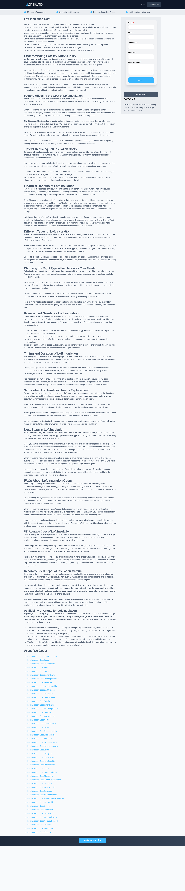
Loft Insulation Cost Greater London (42, 656)
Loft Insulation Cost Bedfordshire (41, 675)
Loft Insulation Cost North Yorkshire (42, 795)
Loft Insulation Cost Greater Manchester (44, 780)
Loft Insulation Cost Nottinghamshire (42, 746)
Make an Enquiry (92, 840)
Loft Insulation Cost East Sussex (40, 690)
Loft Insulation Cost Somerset (39, 739)
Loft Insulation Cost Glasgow (39, 832)
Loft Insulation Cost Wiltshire (39, 712)
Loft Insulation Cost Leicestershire (41, 724)
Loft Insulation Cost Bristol (38, 750)
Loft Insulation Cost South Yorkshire (42, 772)
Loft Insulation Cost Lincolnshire (40, 757)
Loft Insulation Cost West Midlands (41, 735)
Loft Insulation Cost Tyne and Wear (42, 817)
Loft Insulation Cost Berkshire (39, 682)
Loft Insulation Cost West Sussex (41, 697)
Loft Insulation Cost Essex (38, 660)
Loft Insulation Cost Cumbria (39, 825)
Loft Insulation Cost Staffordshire (41, 765)
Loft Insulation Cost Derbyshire (40, 753)
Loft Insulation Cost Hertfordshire (41, 664)
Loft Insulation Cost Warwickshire (41, 716)
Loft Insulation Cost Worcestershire (42, 742)
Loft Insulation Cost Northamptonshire (43, 709)
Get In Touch (141, 94)
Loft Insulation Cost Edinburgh (40, 828)
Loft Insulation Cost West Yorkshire (42, 787)
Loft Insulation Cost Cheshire (39, 783)
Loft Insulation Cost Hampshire (40, 694)
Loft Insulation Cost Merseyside (40, 802)
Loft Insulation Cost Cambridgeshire (42, 686)
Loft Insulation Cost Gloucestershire (42, 731)
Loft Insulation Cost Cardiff (38, 768)
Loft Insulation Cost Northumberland (42, 821)
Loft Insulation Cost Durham (39, 813)
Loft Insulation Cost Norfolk (38, 720)
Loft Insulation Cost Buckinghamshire (43, 679)
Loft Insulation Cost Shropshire (40, 776)
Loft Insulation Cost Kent (37, 667)
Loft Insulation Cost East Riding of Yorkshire (45, 798)
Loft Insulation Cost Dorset (38, 727)
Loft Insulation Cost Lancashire (40, 810)
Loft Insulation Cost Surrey (38, 671)
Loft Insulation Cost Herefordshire (41, 761)
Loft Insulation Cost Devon (38, 806)
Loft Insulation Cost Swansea (39, 791)
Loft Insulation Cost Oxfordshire (40, 705)
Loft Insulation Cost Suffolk (38, 701)
